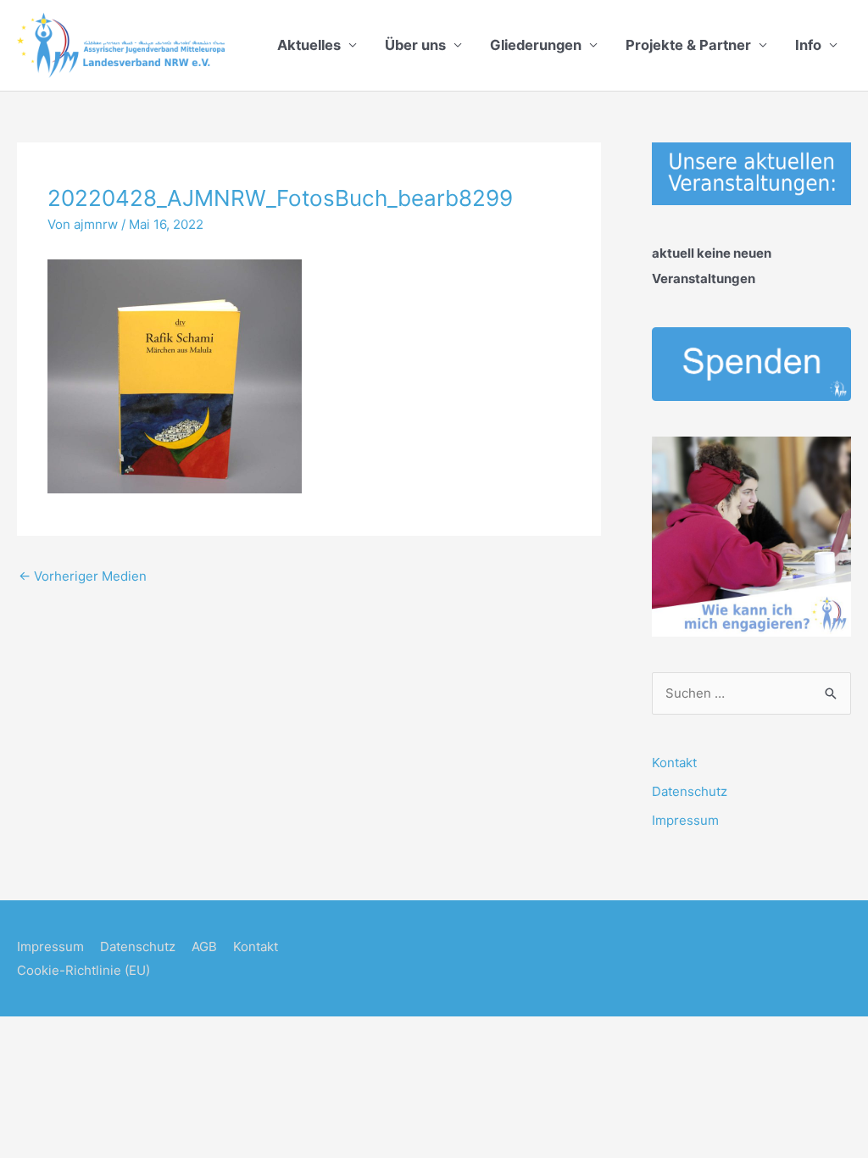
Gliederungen (535, 44)
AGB (204, 946)
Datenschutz (689, 791)
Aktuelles (309, 44)
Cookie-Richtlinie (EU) (83, 970)
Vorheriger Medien (83, 576)
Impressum (685, 820)
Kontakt (674, 762)
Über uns (415, 44)
